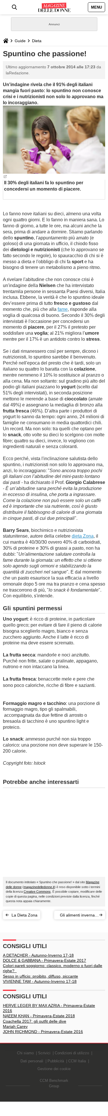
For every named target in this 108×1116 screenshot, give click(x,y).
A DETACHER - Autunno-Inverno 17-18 (38, 955)
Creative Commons (37, 891)
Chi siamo (25, 1053)
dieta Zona (83, 536)
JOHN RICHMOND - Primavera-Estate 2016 (43, 1031)
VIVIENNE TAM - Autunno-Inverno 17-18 (40, 981)
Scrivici (44, 1053)
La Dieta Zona (24, 915)
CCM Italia (77, 1061)
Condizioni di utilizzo (72, 1053)
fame (63, 309)
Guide (20, 40)
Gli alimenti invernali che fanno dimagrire (78, 916)
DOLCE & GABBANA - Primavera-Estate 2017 (44, 960)
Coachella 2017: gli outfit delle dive (34, 1021)
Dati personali (31, 1061)
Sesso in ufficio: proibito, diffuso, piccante (40, 976)
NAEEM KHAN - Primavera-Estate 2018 (39, 1016)
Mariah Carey (15, 1026)
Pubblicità (56, 1061)
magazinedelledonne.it (39, 887)
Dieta (36, 40)
